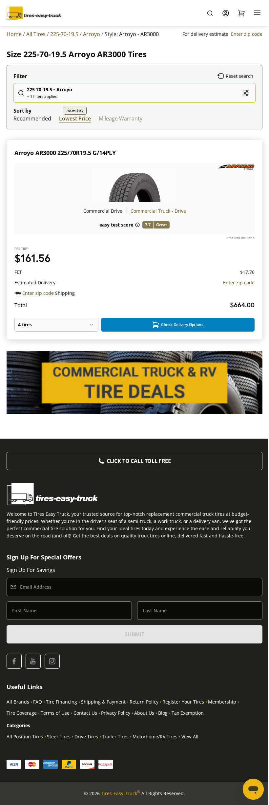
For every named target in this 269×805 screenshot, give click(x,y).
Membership (222, 702)
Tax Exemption (188, 713)
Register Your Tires (183, 702)
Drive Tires (86, 736)
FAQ (37, 702)
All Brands (18, 702)
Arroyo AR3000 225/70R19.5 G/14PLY (65, 153)
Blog (163, 713)
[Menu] (257, 13)
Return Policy (144, 702)
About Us (144, 713)
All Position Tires (25, 736)
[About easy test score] (137, 224)
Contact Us (85, 713)
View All (189, 736)
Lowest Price (75, 118)
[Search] (210, 13)
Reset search (239, 76)
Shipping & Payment (103, 702)
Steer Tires (59, 736)
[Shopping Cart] (241, 13)
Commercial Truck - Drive (158, 211)
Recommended (32, 118)
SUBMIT (134, 634)
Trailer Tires (115, 736)
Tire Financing (61, 702)
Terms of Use (55, 713)
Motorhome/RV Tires (155, 736)
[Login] (225, 13)
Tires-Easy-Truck (120, 793)
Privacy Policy (115, 713)
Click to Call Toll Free (139, 461)
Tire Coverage (22, 713)
